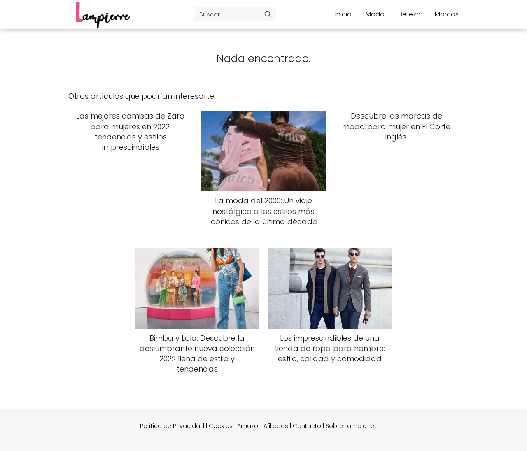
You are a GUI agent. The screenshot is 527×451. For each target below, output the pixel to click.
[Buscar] (267, 14)
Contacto (307, 426)
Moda (375, 14)
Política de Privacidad (172, 426)
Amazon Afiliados (262, 426)
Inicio (343, 14)
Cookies (221, 426)
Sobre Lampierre (350, 426)
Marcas (447, 14)
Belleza (410, 14)
